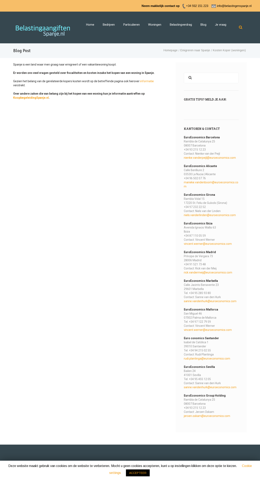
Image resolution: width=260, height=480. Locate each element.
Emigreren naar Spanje (195, 50)
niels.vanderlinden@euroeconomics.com (210, 215)
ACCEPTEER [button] (137, 473)
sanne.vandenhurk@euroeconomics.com (210, 301)
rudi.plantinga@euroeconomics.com (207, 358)
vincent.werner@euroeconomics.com (208, 243)
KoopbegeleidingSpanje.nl (31, 97)
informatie (147, 81)
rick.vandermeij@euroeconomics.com (208, 272)
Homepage (171, 50)
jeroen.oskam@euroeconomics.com (207, 416)
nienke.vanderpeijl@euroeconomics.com (210, 157)
